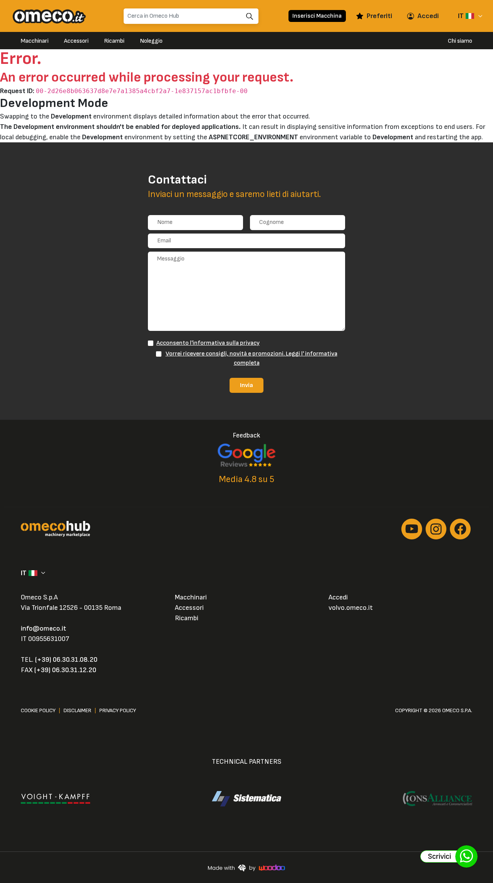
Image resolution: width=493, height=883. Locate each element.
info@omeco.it (43, 628)
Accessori (76, 41)
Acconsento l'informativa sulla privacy (208, 343)
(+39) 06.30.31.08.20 (66, 660)
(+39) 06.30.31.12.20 (65, 670)
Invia (246, 385)
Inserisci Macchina (317, 16)
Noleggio (151, 41)
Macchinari (35, 41)
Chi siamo (460, 41)
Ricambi (114, 41)
